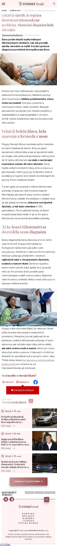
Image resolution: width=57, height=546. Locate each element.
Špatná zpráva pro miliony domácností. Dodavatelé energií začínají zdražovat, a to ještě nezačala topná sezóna (14, 467)
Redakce (28, 516)
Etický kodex (28, 523)
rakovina (39, 492)
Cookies (29, 520)
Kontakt (28, 513)
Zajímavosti (15, 10)
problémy (29, 492)
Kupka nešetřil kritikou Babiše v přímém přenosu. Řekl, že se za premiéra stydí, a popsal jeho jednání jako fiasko (15, 444)
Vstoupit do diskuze (23, 390)
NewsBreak (8, 251)
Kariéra (28, 518)
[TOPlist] (5, 544)
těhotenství (49, 492)
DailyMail (27, 172)
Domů (4, 10)
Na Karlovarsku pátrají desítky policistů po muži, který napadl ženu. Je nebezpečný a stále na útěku (14, 420)
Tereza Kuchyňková (12, 35)
